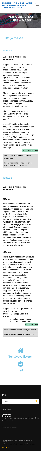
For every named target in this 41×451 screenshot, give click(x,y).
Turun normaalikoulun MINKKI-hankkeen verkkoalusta (19, 5)
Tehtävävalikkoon (20, 356)
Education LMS (23, 444)
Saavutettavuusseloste (9, 427)
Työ (20, 370)
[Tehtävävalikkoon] (20, 350)
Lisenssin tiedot (7, 421)
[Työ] (20, 364)
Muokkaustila (6, 409)
